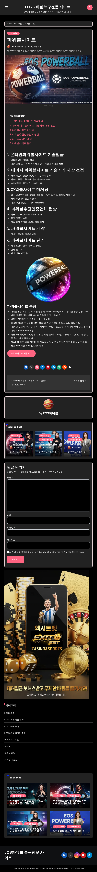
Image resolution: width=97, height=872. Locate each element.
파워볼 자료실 (16, 440)
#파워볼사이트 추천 (73, 51)
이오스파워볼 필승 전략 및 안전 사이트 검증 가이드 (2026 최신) (26, 830)
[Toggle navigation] (6, 7)
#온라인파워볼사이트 (29, 51)
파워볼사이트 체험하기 (21, 353)
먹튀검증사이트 (11, 739)
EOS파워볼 (13, 33)
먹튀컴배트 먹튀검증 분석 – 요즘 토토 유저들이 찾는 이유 (26, 802)
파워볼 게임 (9, 753)
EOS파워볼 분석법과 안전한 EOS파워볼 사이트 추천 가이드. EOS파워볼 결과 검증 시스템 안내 (69, 803)
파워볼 (7, 746)
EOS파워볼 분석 (11, 726)
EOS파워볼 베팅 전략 (14, 719)
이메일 (11, 527)
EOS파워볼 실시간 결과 (15, 733)
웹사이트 (11, 540)
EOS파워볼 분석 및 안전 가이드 (77, 446)
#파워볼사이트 (58, 51)
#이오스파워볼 (45, 51)
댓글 (10, 477)
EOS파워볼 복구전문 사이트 (47, 7)
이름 (10, 515)
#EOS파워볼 (15, 51)
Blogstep (65, 868)
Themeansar (78, 868)
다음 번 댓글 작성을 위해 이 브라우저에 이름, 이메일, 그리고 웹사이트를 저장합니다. (47, 552)
